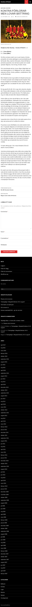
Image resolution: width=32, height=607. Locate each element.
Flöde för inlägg (4, 268)
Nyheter (8, 8)
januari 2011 (4, 457)
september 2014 (5, 373)
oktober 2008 (4, 528)
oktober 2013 (4, 390)
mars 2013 (3, 407)
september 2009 (5, 500)
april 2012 (3, 421)
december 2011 (4, 432)
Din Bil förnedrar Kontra (7, 189)
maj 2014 (3, 381)
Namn (3, 231)
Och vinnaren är (5, 307)
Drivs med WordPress (5, 605)
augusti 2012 (4, 415)
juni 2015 (3, 364)
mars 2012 (3, 424)
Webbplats (4, 244)
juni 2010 (3, 474)
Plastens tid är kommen (6, 299)
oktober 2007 (4, 556)
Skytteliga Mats (4, 320)
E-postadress (5, 238)
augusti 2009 (4, 503)
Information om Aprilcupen (7, 304)
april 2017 (3, 345)
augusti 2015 (4, 362)
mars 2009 (3, 517)
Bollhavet (3, 583)
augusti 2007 (4, 562)
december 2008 (5, 525)
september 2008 (5, 531)
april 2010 (3, 480)
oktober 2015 (4, 356)
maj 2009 (3, 511)
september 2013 (5, 393)
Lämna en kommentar (21, 16)
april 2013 (3, 404)
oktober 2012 (4, 409)
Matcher (3, 8)
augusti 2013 (4, 395)
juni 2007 (3, 565)
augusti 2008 (4, 534)
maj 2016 (3, 347)
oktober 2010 (4, 463)
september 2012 (5, 412)
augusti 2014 (4, 376)
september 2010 (5, 466)
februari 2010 (4, 486)
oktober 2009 (4, 497)
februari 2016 (4, 353)
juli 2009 (3, 505)
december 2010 (5, 460)
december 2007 (5, 553)
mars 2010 (3, 483)
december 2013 (5, 387)
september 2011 (5, 438)
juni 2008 (3, 539)
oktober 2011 (4, 435)
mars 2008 (3, 548)
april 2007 (3, 570)
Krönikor (3, 586)
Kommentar (4, 211)
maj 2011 (3, 446)
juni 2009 (3, 508)
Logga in (3, 265)
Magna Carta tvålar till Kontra (8, 194)
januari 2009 (4, 522)
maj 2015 (3, 367)
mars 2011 (3, 452)
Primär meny (30, 2)
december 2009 (5, 491)
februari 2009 (4, 520)
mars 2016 (3, 350)
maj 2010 (3, 477)
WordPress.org (4, 274)
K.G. (13, 16)
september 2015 (5, 359)
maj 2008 (3, 542)
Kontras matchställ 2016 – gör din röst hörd (11, 310)
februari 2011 (4, 455)
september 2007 (5, 559)
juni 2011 (3, 443)
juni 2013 (3, 398)
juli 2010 (3, 472)
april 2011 (3, 449)
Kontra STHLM (5, 2)
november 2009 (5, 494)
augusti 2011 (4, 441)
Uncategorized (4, 598)
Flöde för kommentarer (6, 271)
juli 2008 (3, 537)
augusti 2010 (4, 469)
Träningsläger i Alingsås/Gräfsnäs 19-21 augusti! (13, 301)
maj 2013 (3, 401)
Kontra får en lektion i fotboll (17, 320)
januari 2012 (4, 429)
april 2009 (3, 514)
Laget (2, 589)
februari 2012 (4, 426)
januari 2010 (4, 489)
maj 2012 (3, 418)
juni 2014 (3, 378)
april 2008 (3, 545)
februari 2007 (4, 573)
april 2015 (3, 370)
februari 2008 (4, 551)
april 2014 (3, 384)
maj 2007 (3, 568)
